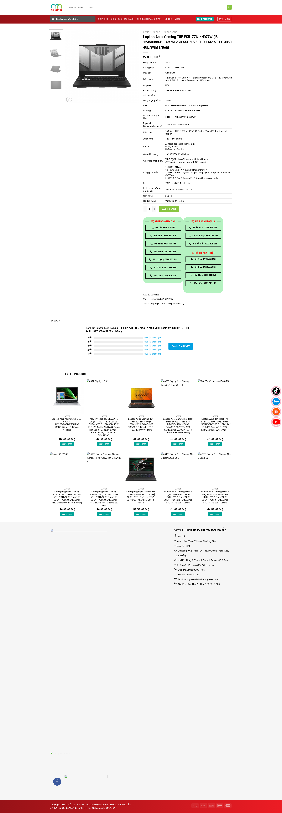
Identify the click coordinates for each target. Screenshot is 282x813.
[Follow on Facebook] (57, 782)
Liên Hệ (168, 19)
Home (146, 32)
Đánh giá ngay (180, 346)
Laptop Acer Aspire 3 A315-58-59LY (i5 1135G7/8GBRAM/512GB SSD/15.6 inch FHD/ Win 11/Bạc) (67, 424)
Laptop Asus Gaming (175, 303)
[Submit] (229, 7)
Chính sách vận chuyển (149, 19)
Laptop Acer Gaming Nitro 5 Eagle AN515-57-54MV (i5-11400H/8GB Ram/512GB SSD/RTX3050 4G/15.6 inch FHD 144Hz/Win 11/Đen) (215, 497)
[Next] (133, 66)
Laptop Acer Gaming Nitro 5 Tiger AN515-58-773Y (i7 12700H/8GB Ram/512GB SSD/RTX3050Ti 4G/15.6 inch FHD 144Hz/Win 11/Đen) (178, 497)
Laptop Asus (160, 303)
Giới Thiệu (103, 19)
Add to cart (169, 208)
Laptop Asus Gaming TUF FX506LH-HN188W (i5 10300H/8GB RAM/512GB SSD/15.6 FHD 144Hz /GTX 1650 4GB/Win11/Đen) (141, 424)
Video (177, 19)
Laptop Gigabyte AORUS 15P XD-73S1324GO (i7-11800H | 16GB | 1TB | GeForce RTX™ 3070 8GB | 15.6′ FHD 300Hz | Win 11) (141, 497)
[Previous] (70, 66)
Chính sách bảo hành (122, 19)
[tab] (55, 321)
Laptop (156, 32)
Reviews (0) (55, 321)
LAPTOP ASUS (170, 32)
